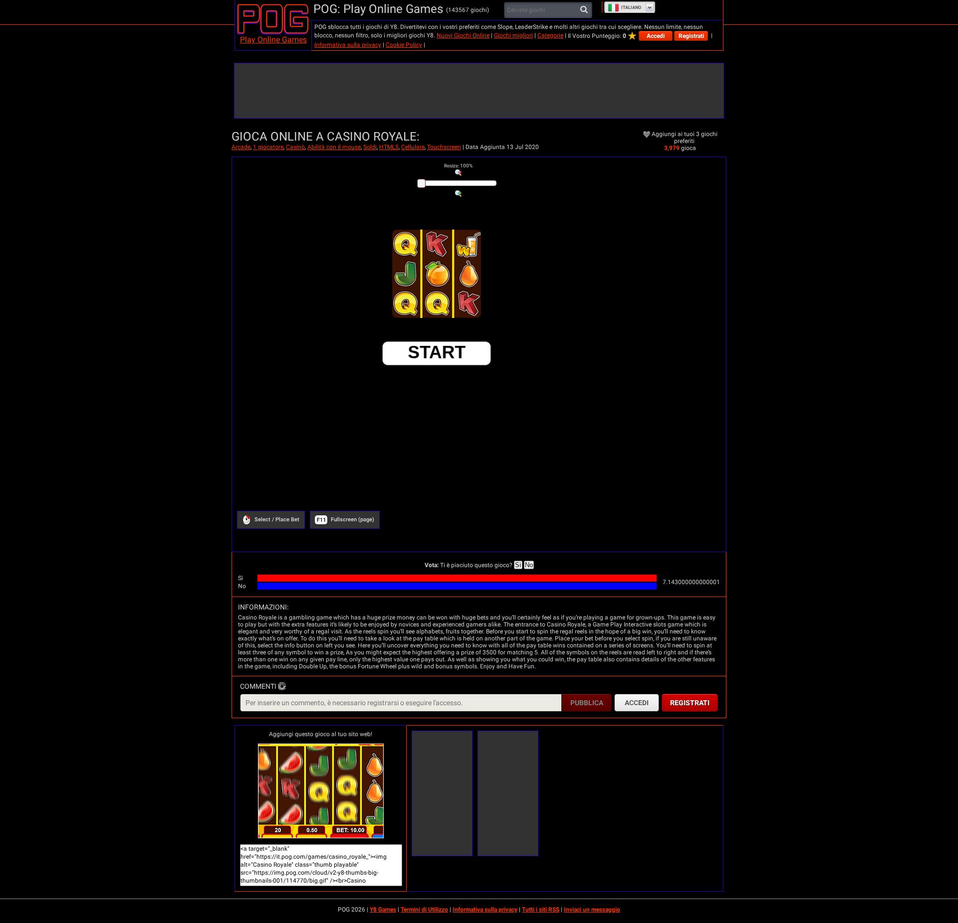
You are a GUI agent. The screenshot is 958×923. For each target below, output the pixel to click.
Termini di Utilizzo (424, 909)
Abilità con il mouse (334, 147)
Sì (518, 565)
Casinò (295, 147)
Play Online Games (273, 39)
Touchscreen (444, 147)
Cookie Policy (404, 44)
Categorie (550, 35)
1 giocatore (268, 147)
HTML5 (389, 147)
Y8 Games (383, 909)
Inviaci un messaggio (592, 909)
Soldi (370, 147)
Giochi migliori (513, 35)
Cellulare (413, 147)
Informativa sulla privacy (347, 44)
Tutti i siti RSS (540, 909)
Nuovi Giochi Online (463, 35)
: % (458, 165)
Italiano (631, 7)
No (529, 565)
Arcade (241, 147)
